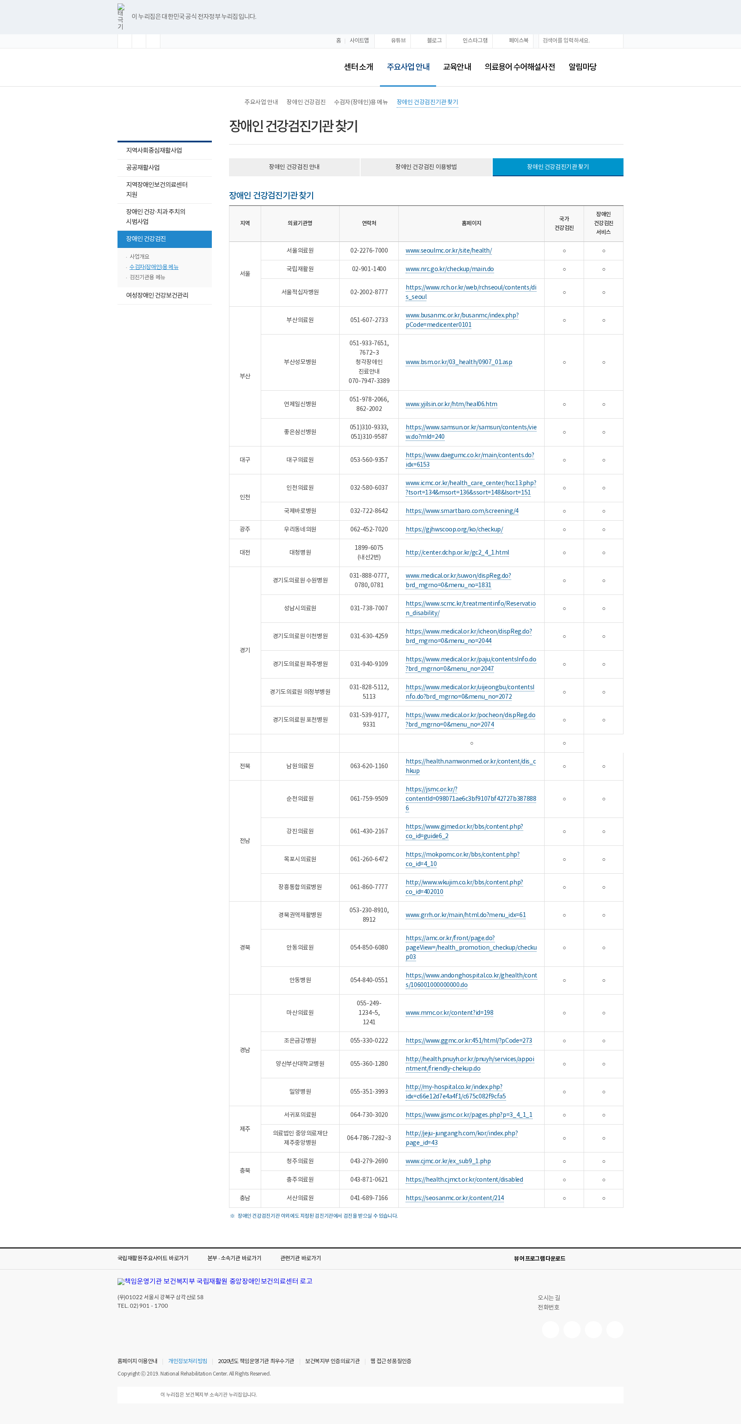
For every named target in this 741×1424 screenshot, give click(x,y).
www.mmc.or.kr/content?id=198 (449, 1013)
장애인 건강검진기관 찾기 (427, 102)
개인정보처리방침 (187, 1362)
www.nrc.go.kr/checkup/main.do (450, 269)
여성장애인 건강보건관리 (157, 295)
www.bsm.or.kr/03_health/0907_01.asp (459, 362)
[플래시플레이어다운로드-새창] (618, 1259)
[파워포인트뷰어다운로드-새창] (591, 1259)
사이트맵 (359, 41)
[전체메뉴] (617, 67)
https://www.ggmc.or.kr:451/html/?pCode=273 (469, 1041)
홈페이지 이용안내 (137, 1362)
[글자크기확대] (125, 41)
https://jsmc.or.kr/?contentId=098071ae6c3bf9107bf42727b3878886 (471, 799)
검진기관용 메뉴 (148, 278)
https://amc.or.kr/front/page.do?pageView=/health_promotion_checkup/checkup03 (471, 948)
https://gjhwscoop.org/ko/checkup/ (454, 529)
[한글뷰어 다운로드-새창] (577, 1259)
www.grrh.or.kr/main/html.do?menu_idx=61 (466, 915)
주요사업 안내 (405, 61)
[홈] (233, 102)
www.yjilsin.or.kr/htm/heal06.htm (451, 404)
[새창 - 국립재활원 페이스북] (615, 1329)
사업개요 (139, 257)
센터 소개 (358, 67)
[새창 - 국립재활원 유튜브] (550, 1329)
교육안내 (456, 67)
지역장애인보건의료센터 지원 (156, 190)
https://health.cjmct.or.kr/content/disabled (464, 1180)
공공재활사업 (143, 168)
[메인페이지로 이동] (204, 67)
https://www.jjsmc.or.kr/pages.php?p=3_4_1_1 (469, 1115)
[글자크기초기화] (139, 41)
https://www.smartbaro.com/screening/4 (462, 511)
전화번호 (548, 1307)
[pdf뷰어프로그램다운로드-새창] (604, 1259)
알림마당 (582, 67)
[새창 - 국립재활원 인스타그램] (593, 1329)
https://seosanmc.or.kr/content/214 (455, 1198)
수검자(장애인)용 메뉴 (154, 267)
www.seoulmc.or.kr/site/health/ (448, 250)
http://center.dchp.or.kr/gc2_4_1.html (457, 552)
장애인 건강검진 (141, 240)
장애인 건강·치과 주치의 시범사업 (151, 218)
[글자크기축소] (153, 41)
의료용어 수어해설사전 (520, 67)
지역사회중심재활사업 (154, 150)
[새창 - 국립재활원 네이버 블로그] (572, 1329)
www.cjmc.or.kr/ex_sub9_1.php (448, 1161)
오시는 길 (549, 1298)
